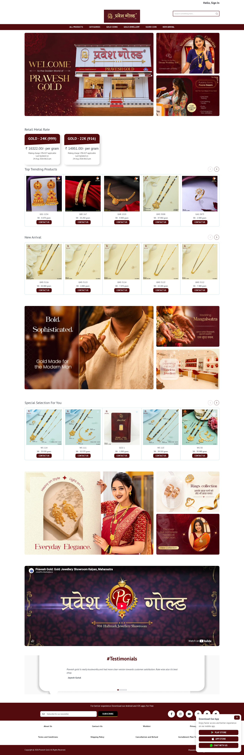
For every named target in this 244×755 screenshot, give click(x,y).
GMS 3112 (199, 282)
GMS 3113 (160, 282)
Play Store (220, 732)
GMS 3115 (83, 282)
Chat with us (220, 745)
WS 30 (200, 447)
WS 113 (160, 447)
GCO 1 (122, 447)
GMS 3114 (121, 282)
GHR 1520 (121, 214)
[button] (118, 690)
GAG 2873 (199, 214)
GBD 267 (83, 214)
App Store (220, 739)
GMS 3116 (44, 282)
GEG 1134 (44, 214)
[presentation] (210, 169)
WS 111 (83, 447)
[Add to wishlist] (59, 179)
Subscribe (107, 713)
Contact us (44, 222)
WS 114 (44, 447)
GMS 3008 (160, 214)
